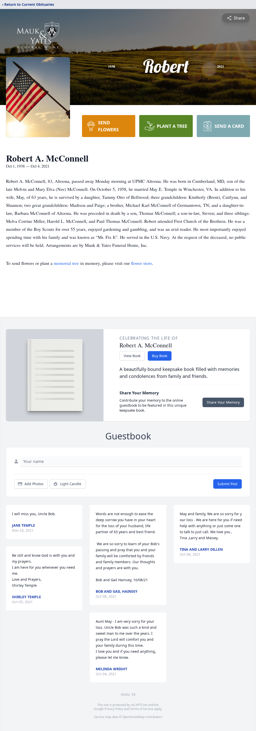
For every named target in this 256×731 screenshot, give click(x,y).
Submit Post (228, 483)
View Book (132, 355)
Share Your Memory (223, 402)
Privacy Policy (113, 709)
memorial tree (66, 263)
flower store (141, 263)
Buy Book (159, 355)
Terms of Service (141, 709)
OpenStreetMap (133, 717)
